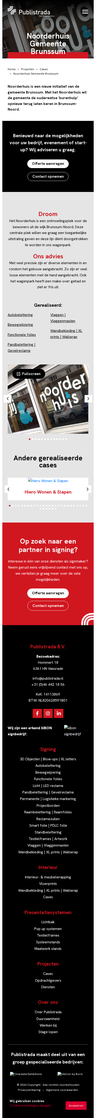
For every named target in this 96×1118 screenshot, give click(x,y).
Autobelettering (20, 314)
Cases (44, 69)
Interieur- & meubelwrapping (48, 877)
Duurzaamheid (48, 1018)
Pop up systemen (48, 928)
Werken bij (48, 1025)
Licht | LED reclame (48, 785)
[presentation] (7, 399)
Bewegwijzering (20, 324)
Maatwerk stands (48, 948)
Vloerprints (48, 883)
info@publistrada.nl (48, 678)
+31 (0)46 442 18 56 (48, 684)
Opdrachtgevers (48, 980)
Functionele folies (22, 334)
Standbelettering (48, 832)
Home (12, 69)
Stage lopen (48, 1031)
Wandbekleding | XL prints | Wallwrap (48, 852)
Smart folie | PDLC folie (48, 825)
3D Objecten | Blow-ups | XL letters (48, 759)
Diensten (48, 987)
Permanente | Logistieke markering (48, 798)
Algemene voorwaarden (62, 1090)
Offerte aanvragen (48, 163)
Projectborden (48, 805)
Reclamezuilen (48, 818)
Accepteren (76, 1105)
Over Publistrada (48, 1012)
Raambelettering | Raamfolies (48, 812)
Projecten (27, 69)
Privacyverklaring (29, 1090)
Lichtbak (48, 922)
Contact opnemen (48, 176)
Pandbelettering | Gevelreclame (48, 792)
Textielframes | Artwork (48, 838)
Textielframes (48, 935)
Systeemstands (48, 942)
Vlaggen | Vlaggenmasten (48, 845)
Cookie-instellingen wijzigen (30, 1105)
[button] (30, 439)
